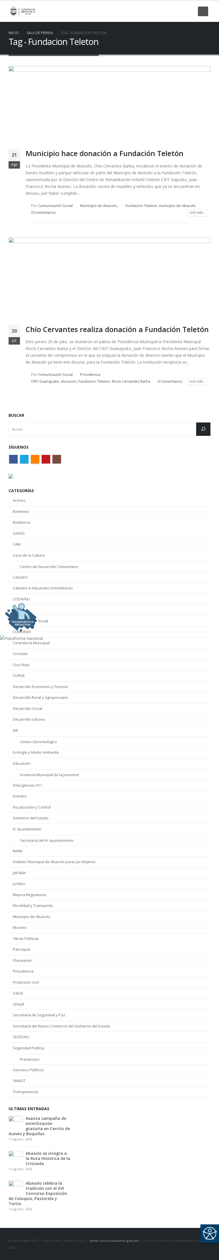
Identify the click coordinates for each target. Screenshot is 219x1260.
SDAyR (18, 1004)
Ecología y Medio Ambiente (36, 752)
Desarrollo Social (27, 708)
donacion (69, 381)
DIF (15, 730)
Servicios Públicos (28, 1069)
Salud (18, 993)
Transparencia (25, 1091)
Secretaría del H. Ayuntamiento (47, 840)
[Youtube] (180, 11)
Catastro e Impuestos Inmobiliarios (43, 587)
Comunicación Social (55, 205)
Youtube (46, 459)
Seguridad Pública (28, 1047)
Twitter (24, 459)
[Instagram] (190, 11)
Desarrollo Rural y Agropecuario (40, 697)
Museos (20, 927)
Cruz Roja (21, 664)
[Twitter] (161, 11)
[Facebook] (151, 11)
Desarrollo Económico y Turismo (40, 686)
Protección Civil (26, 982)
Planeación (22, 960)
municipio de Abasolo (177, 205)
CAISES (19, 533)
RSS (35, 459)
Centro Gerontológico (38, 741)
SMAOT (19, 1080)
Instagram (56, 459)
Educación (22, 763)
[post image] (109, 105)
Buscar (16, 415)
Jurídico (19, 883)
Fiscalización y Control (32, 807)
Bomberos (22, 522)
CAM (17, 544)
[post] (16, 1122)
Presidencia (90, 374)
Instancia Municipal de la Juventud (49, 774)
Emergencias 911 (27, 785)
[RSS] (171, 11)
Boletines (21, 511)
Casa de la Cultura (28, 555)
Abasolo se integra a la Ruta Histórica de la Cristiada (48, 1158)
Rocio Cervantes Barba (131, 381)
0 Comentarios (43, 212)
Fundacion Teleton (141, 205)
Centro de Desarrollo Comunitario (49, 566)
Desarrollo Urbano (29, 719)
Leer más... (197, 213)
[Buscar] (203, 429)
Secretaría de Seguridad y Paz (39, 1014)
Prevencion (30, 1059)
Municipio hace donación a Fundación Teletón (104, 153)
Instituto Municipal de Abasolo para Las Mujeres (54, 861)
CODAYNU (21, 599)
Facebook (13, 459)
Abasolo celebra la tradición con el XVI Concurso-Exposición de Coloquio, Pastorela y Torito (38, 1193)
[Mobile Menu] (203, 11)
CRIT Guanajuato (45, 381)
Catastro (20, 577)
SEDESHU (21, 1036)
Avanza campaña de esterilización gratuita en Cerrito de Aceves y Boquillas (39, 1126)
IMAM (17, 850)
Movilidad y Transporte (33, 905)
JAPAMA (19, 872)
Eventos (20, 796)
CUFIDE (19, 675)
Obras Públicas (26, 938)
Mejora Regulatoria (29, 894)
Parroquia (21, 949)
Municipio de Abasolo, (99, 205)
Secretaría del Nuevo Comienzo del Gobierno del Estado (61, 1026)
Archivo (19, 500)
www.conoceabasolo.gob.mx (114, 1240)
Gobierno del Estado (30, 817)
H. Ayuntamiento (27, 829)
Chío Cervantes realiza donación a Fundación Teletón (117, 329)
